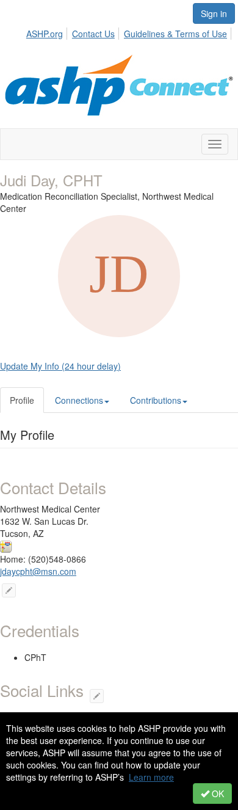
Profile (22, 400)
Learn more (151, 777)
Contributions (155, 400)
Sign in (214, 13)
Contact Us (93, 33)
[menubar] (130, 32)
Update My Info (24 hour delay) (60, 366)
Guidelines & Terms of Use (175, 33)
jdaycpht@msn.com (38, 571)
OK (216, 793)
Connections (79, 400)
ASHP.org (44, 33)
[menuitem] (48, 32)
